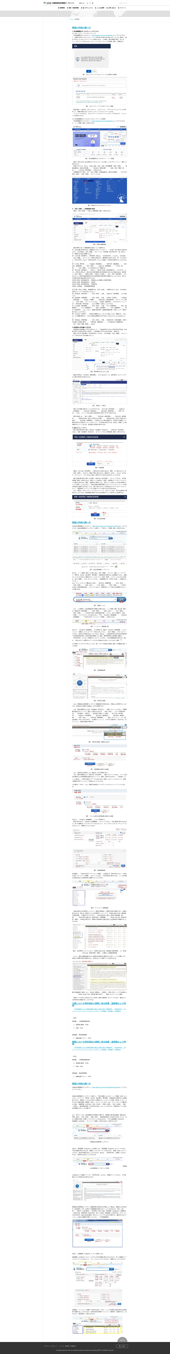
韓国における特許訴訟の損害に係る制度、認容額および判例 (99, 1043)
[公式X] (122, 1346)
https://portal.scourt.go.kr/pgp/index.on (103, 35)
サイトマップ (123, 3)
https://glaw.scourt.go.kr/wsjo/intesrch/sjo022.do (106, 526)
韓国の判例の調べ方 (81, 27)
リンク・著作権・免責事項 (68, 1346)
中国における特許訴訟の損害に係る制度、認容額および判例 (99, 1004)
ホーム (71, 19)
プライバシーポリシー (50, 1346)
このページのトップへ (122, 1339)
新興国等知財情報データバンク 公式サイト (58, 3)
